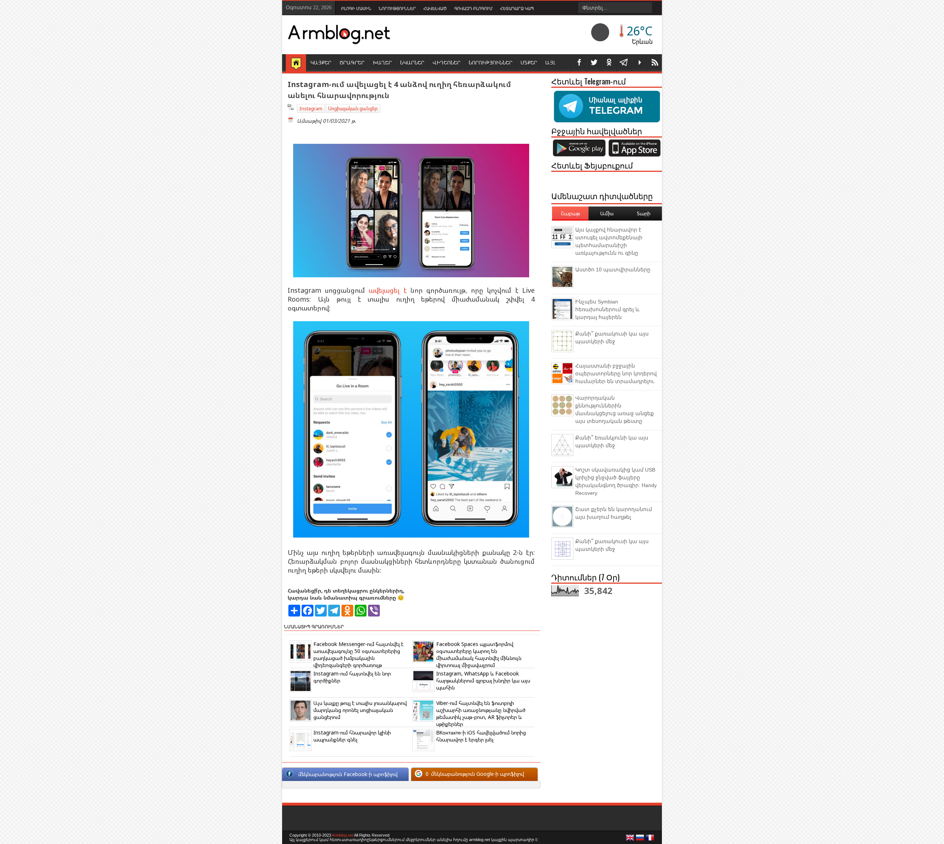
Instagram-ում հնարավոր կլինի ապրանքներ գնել (352, 736)
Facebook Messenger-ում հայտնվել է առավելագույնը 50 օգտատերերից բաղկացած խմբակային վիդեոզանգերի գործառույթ (358, 654)
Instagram (310, 108)
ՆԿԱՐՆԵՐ (412, 62)
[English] (630, 839)
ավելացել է (387, 290)
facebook (579, 63)
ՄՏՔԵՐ (529, 62)
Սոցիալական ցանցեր (353, 108)
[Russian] (640, 839)
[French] (650, 839)
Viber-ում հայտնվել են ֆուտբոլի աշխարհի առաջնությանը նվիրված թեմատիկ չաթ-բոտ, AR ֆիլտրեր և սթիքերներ (480, 713)
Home (296, 63)
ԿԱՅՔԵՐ (321, 62)
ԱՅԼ (550, 62)
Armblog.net (342, 835)
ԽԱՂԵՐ (382, 62)
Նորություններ (397, 8)
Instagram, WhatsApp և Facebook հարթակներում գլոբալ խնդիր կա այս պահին (483, 680)
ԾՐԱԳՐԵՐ (352, 62)
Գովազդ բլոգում (473, 8)
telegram (624, 63)
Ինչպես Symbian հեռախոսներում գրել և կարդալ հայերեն (607, 309)
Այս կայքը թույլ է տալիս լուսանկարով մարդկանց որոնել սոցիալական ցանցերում (360, 709)
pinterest (609, 63)
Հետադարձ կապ (517, 8)
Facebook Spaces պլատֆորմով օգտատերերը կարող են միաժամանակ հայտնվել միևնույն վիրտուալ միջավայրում (478, 654)
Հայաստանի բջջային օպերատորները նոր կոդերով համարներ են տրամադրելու (616, 373)
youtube (639, 63)
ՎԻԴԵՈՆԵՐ (447, 62)
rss (654, 63)
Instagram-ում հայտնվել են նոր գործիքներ (352, 677)
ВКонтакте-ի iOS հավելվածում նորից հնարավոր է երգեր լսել (481, 736)
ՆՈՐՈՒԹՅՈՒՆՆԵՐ (491, 62)
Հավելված (435, 8)
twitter (594, 63)
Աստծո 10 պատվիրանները (612, 269)
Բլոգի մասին (356, 8)
